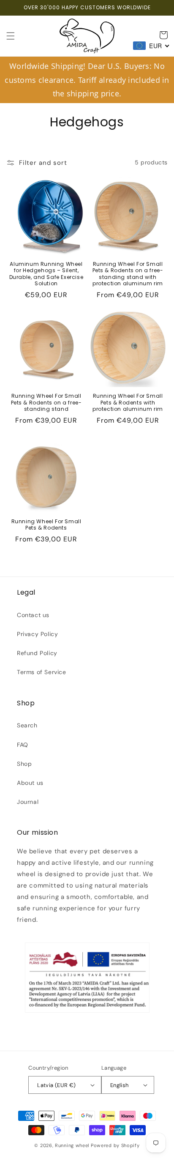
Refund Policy (37, 653)
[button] (10, 36)
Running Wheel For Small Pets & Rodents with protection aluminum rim (127, 402)
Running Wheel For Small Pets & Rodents (46, 524)
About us (30, 783)
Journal (27, 802)
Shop (24, 764)
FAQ (22, 745)
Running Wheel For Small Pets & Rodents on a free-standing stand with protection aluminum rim (127, 274)
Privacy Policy (37, 634)
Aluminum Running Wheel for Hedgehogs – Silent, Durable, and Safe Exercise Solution (46, 274)
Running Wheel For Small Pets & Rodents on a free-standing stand (46, 402)
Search (27, 725)
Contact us (33, 615)
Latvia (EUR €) (56, 1085)
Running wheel (72, 1145)
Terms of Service (41, 672)
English (119, 1085)
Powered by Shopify (115, 1145)
